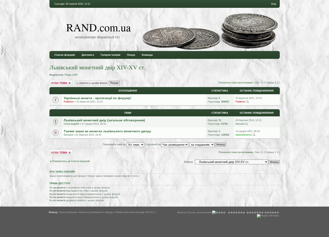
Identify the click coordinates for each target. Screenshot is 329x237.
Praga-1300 (71, 74)
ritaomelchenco (243, 134)
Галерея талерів (110, 54)
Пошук (131, 54)
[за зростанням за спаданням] (208, 144)
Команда (147, 54)
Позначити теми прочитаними (235, 82)
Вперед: (188, 161)
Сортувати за (153, 144)
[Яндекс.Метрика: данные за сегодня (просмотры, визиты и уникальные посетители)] (268, 216)
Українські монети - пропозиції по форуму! (97, 98)
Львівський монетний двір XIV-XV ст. (97, 67)
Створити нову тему (61, 81)
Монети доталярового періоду (96, 212)
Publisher (69, 101)
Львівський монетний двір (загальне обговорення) (104, 120)
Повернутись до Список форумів (71, 161)
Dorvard (239, 123)
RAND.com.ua (98, 27)
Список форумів (64, 54)
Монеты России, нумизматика (194, 212)
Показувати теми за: (115, 144)
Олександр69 (71, 123)
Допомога (88, 54)
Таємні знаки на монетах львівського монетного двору (107, 131)
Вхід (273, 3)
